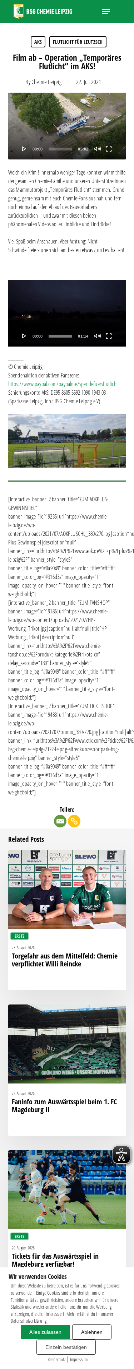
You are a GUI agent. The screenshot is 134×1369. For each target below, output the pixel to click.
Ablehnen (92, 1332)
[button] (106, 11)
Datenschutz (55, 1359)
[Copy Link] (74, 821)
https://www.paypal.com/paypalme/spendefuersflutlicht (63, 384)
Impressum (79, 1359)
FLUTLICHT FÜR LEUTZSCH (78, 41)
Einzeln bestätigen (66, 1347)
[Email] (60, 821)
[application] (67, 126)
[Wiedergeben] (24, 148)
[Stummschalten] (97, 148)
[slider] (61, 149)
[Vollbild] (109, 148)
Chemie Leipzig (46, 82)
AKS (38, 41)
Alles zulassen (45, 1332)
